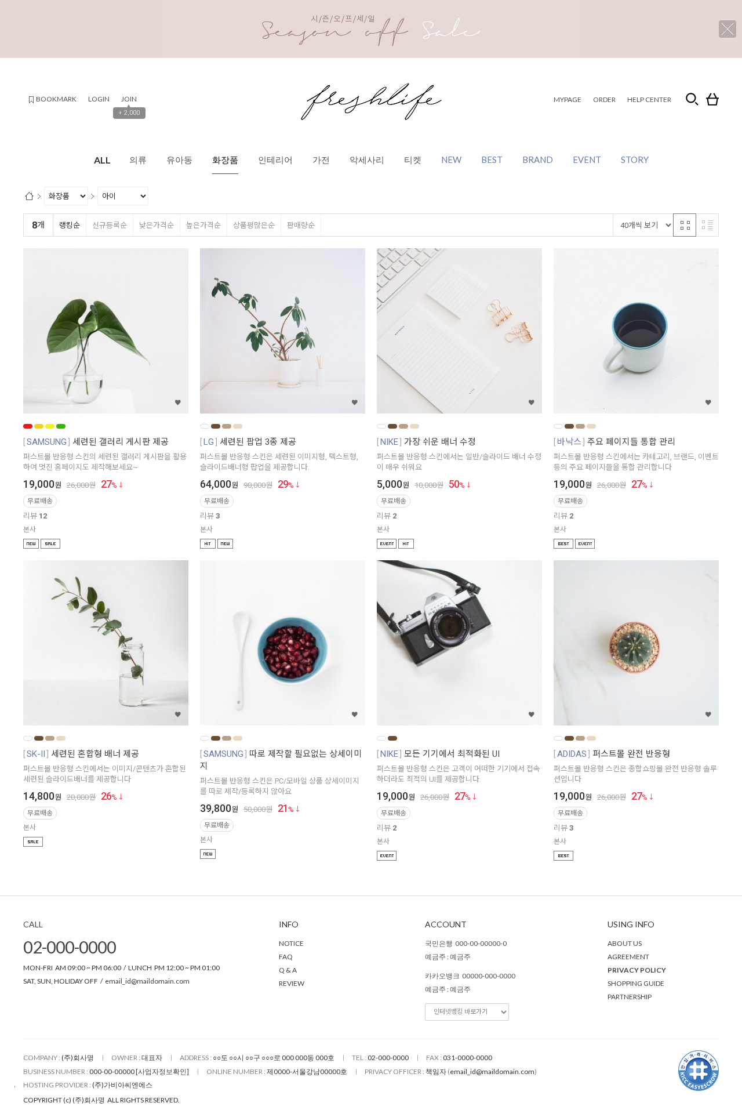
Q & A (288, 970)
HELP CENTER (649, 99)
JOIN (129, 99)
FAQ (286, 956)
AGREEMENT (628, 956)
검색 (692, 99)
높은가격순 (203, 225)
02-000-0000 (69, 947)
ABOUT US (625, 943)
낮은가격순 (156, 225)
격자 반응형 (684, 225)
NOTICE (291, 943)
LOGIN (99, 99)
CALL (33, 924)
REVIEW (291, 983)
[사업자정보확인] (162, 1071)
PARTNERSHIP (630, 996)
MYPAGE (567, 99)
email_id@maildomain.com (147, 981)
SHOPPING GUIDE (636, 983)
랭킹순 (69, 225)
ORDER (604, 99)
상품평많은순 (254, 225)
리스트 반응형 (707, 225)
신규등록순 (109, 225)
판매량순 (301, 225)
